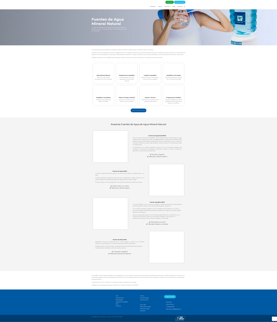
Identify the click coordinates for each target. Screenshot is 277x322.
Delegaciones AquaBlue (122, 302)
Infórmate (169, 2)
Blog (174, 6)
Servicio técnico (170, 304)
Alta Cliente (169, 302)
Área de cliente (180, 2)
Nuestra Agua (119, 300)
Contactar (180, 6)
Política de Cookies (144, 308)
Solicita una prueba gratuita (138, 110)
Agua (159, 6)
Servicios (167, 6)
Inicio (117, 295)
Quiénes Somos (120, 298)
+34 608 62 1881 (170, 306)
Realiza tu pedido (170, 296)
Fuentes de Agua (144, 298)
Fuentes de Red (144, 300)
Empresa (152, 6)
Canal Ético (143, 310)
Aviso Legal (143, 304)
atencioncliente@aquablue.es (173, 309)
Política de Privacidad (145, 306)
